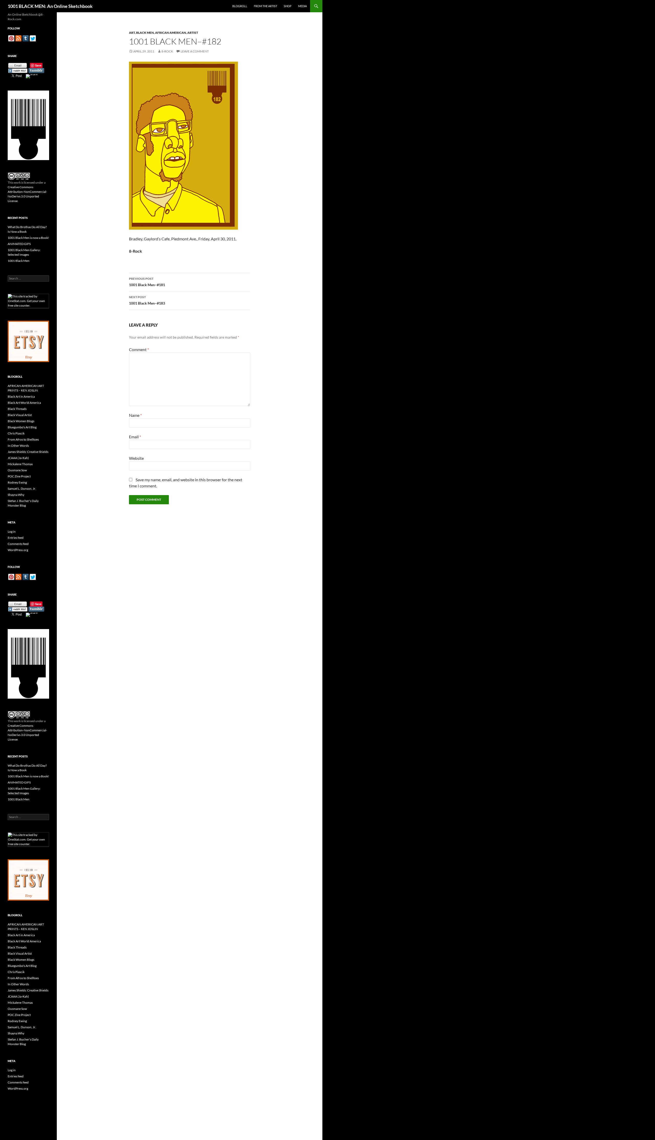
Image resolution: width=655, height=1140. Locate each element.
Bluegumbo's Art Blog (22, 427)
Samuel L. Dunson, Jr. (22, 488)
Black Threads (17, 409)
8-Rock (167, 51)
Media (302, 6)
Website (136, 458)
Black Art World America (24, 403)
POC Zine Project (19, 476)
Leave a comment (195, 51)
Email (135, 436)
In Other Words (18, 446)
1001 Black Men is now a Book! (28, 238)
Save (38, 65)
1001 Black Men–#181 (147, 282)
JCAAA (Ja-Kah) (18, 458)
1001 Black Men (18, 261)
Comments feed (18, 544)
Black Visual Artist (20, 415)
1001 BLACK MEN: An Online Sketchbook (50, 6)
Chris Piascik (16, 433)
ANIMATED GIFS (19, 244)
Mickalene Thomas (20, 464)
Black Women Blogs (21, 421)
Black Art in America (21, 396)
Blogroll (239, 6)
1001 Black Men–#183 (147, 300)
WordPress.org (18, 550)
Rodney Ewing (17, 482)
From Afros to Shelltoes (23, 439)
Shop (287, 6)
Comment (139, 349)
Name (135, 415)
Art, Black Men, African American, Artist (163, 33)
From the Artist (265, 6)
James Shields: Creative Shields (28, 452)
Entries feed (16, 538)
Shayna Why (16, 495)
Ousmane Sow (17, 470)
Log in (12, 531)
